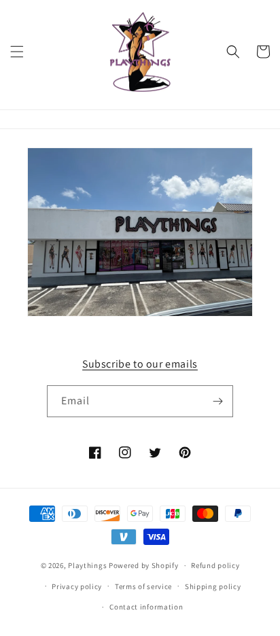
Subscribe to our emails (140, 364)
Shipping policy (213, 586)
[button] (17, 52)
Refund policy (215, 565)
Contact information (146, 607)
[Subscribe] (217, 401)
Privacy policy (77, 586)
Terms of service (143, 586)
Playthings (87, 565)
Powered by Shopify (144, 565)
